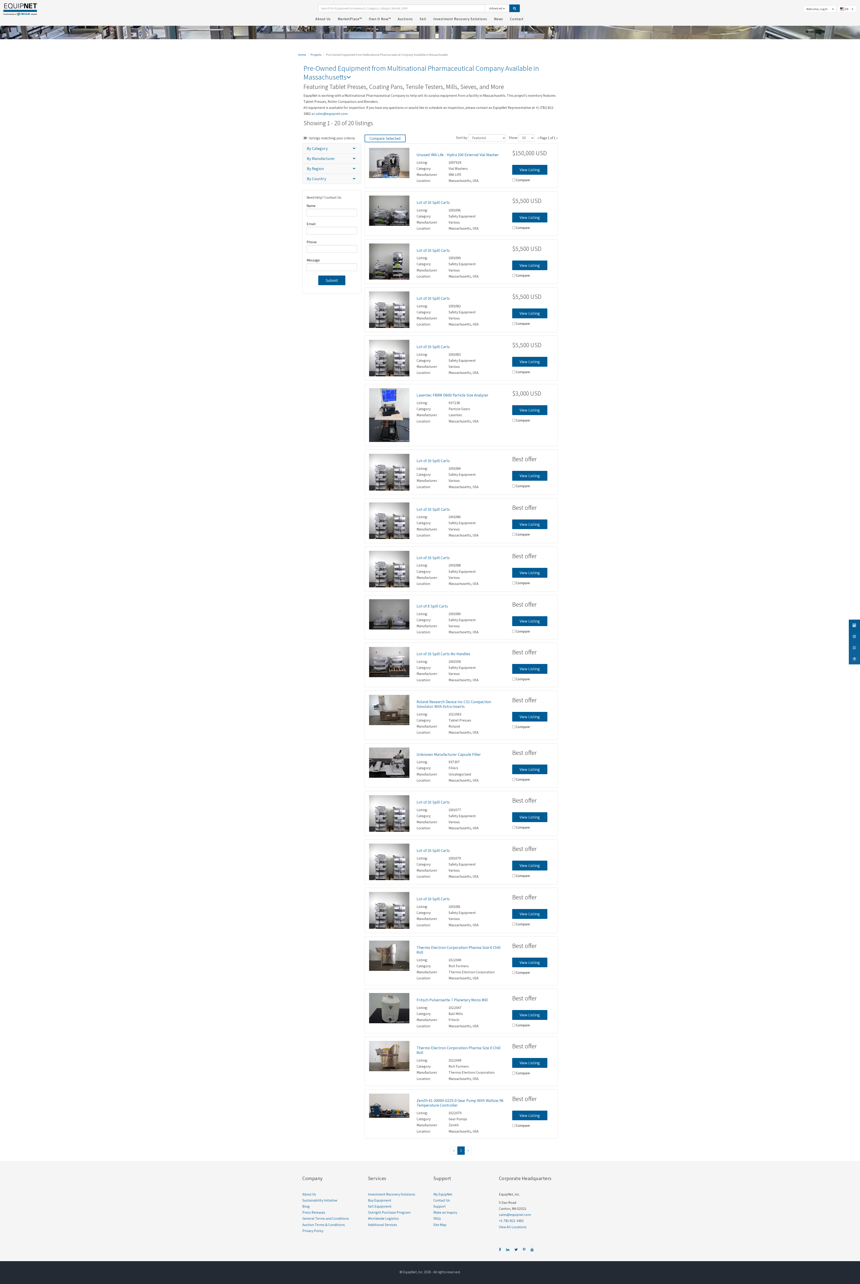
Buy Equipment (379, 1200)
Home (302, 55)
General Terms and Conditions (325, 1218)
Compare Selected (385, 138)
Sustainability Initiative (319, 1200)
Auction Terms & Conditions (323, 1224)
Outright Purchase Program (389, 1212)
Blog (306, 1206)
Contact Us (441, 1200)
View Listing (530, 169)
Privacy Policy (312, 1230)
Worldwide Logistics (383, 1218)
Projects (316, 55)
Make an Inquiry (445, 1212)
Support (439, 1206)
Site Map (439, 1224)
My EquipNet (442, 1194)
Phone (312, 242)
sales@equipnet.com (332, 113)
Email (311, 224)
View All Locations (513, 1227)
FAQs (437, 1218)
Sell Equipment (379, 1206)
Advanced (496, 8)
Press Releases (313, 1212)
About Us (309, 1194)
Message (313, 260)
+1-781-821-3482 (511, 1220)
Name (311, 205)
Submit (332, 280)
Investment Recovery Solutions (391, 1194)
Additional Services (382, 1224)
